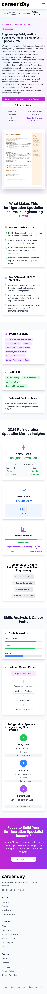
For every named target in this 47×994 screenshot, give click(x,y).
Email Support (8, 943)
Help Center (7, 930)
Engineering (25, 13)
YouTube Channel (9, 938)
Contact (5, 963)
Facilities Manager (23, 709)
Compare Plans (8, 914)
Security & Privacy (10, 934)
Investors (6, 967)
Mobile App (7, 910)
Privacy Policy (8, 971)
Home (4, 13)
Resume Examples (12, 13)
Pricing (5, 906)
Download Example (25, 105)
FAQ (3, 947)
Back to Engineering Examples (18, 24)
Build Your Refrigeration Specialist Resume (22, 99)
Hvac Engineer (23, 700)
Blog (4, 926)
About (4, 959)
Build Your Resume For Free (23, 859)
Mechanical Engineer (23, 691)
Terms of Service (9, 975)
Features (5, 902)
